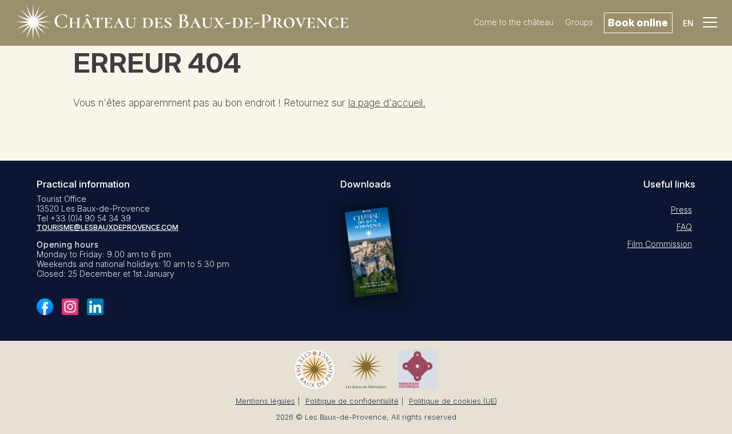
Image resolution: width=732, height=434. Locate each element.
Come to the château (514, 22)
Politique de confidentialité (352, 401)
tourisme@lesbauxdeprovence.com (107, 227)
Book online (638, 23)
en (688, 23)
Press (681, 209)
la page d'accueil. (386, 103)
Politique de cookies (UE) (453, 401)
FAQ (684, 227)
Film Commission (659, 244)
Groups (579, 22)
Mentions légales (265, 401)
